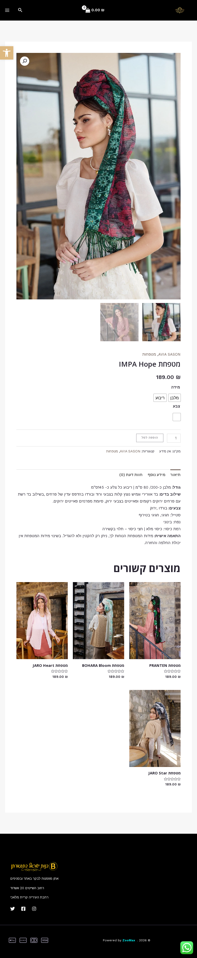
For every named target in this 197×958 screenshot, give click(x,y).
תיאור (175, 474)
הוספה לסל (150, 437)
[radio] (175, 398)
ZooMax (128, 940)
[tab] (175, 474)
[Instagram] (34, 908)
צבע (176, 406)
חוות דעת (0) (131, 474)
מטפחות (149, 354)
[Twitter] (12, 908)
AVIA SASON (169, 354)
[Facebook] (23, 908)
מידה (175, 387)
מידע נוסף (156, 474)
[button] (6, 53)
